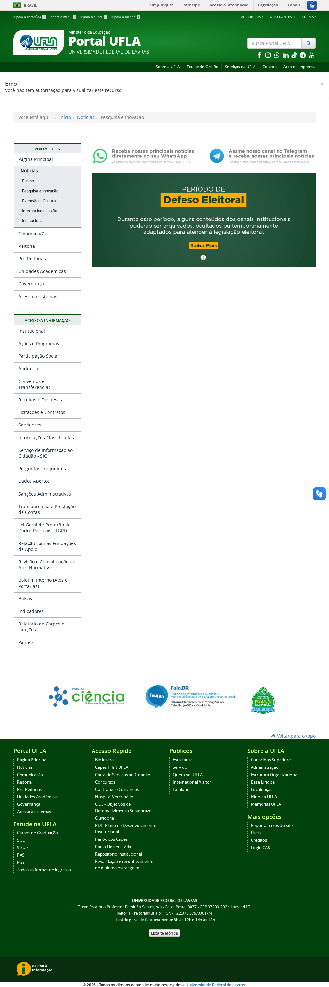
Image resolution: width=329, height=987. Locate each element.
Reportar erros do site (272, 825)
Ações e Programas (38, 343)
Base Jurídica (263, 782)
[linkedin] (286, 55)
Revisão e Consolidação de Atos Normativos (46, 564)
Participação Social (38, 356)
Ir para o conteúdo (29, 17)
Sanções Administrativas (44, 494)
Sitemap (309, 16)
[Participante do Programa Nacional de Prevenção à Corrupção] (263, 700)
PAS (20, 855)
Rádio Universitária (113, 846)
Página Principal (35, 159)
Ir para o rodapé (125, 17)
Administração (265, 767)
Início (65, 117)
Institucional (33, 220)
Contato (269, 66)
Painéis (26, 642)
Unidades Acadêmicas (42, 271)
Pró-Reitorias (32, 259)
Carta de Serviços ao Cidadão (122, 774)
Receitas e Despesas (40, 400)
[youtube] (312, 55)
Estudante (182, 760)
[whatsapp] (277, 55)
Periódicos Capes (111, 839)
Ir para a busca (93, 17)
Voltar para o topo (296, 736)
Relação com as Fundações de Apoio (47, 546)
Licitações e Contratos (41, 412)
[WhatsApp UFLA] (145, 155)
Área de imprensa (299, 66)
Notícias (85, 117)
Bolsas (25, 599)
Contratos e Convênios (117, 789)
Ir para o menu (63, 17)
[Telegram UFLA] (262, 155)
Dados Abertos (34, 481)
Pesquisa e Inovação (40, 190)
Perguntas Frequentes (42, 468)
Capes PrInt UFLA (111, 767)
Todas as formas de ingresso (44, 870)
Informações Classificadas (46, 438)
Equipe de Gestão (202, 66)
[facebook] (259, 55)
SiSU (21, 840)
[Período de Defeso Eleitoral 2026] (204, 219)
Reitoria (26, 246)
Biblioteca (104, 760)
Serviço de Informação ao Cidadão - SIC (45, 453)
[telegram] (303, 55)
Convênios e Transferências (34, 384)
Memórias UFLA (266, 804)
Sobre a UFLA (168, 66)
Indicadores (31, 611)
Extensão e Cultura (39, 200)
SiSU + (23, 847)
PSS (20, 862)
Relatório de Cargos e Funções (41, 627)
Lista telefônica (164, 933)
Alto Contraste (283, 16)
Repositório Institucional (118, 854)
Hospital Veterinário (114, 797)
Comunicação (32, 233)
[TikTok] (295, 55)
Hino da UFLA (264, 797)
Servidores (29, 425)
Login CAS (260, 847)
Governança (31, 284)
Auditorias (29, 368)
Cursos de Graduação (37, 833)
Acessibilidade (253, 16)
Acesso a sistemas (37, 296)
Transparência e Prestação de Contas (47, 509)
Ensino (28, 181)
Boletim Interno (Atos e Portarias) (42, 583)
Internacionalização (39, 210)
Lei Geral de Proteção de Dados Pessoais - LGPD (44, 528)
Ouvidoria (104, 818)
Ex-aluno (181, 789)
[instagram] (268, 55)
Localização (262, 789)
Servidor (181, 767)
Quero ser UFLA (188, 774)
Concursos (105, 782)
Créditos (259, 840)
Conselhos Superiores (271, 760)
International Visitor (192, 782)
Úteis (256, 833)
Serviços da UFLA (240, 66)
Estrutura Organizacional (274, 774)
